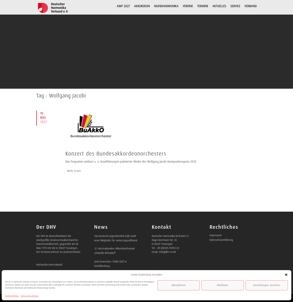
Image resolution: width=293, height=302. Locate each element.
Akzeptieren (178, 285)
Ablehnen (222, 285)
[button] (286, 274)
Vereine (188, 6)
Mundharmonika (166, 6)
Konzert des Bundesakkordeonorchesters (115, 153)
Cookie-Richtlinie (12, 296)
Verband (251, 6)
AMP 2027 (123, 6)
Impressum (216, 235)
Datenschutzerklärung (29, 296)
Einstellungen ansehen (266, 285)
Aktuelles (219, 6)
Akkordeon (142, 6)
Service (235, 6)
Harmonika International (49, 264)
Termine (202, 6)
